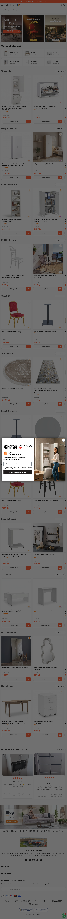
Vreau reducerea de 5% (17, 472)
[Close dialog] (63, 440)
